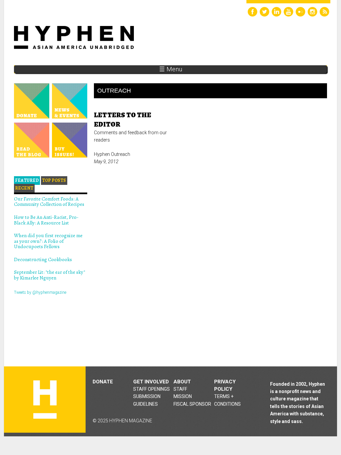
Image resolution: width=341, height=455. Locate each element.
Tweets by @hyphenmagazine (40, 292)
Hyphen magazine (45, 399)
